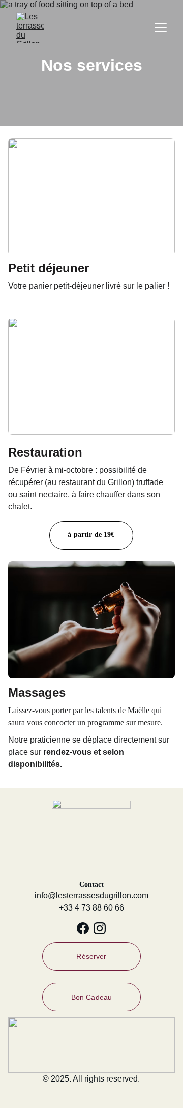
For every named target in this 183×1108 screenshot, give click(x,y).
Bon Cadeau (91, 997)
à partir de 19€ (91, 534)
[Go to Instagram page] (100, 928)
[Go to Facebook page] (83, 928)
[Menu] (161, 27)
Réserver (91, 956)
